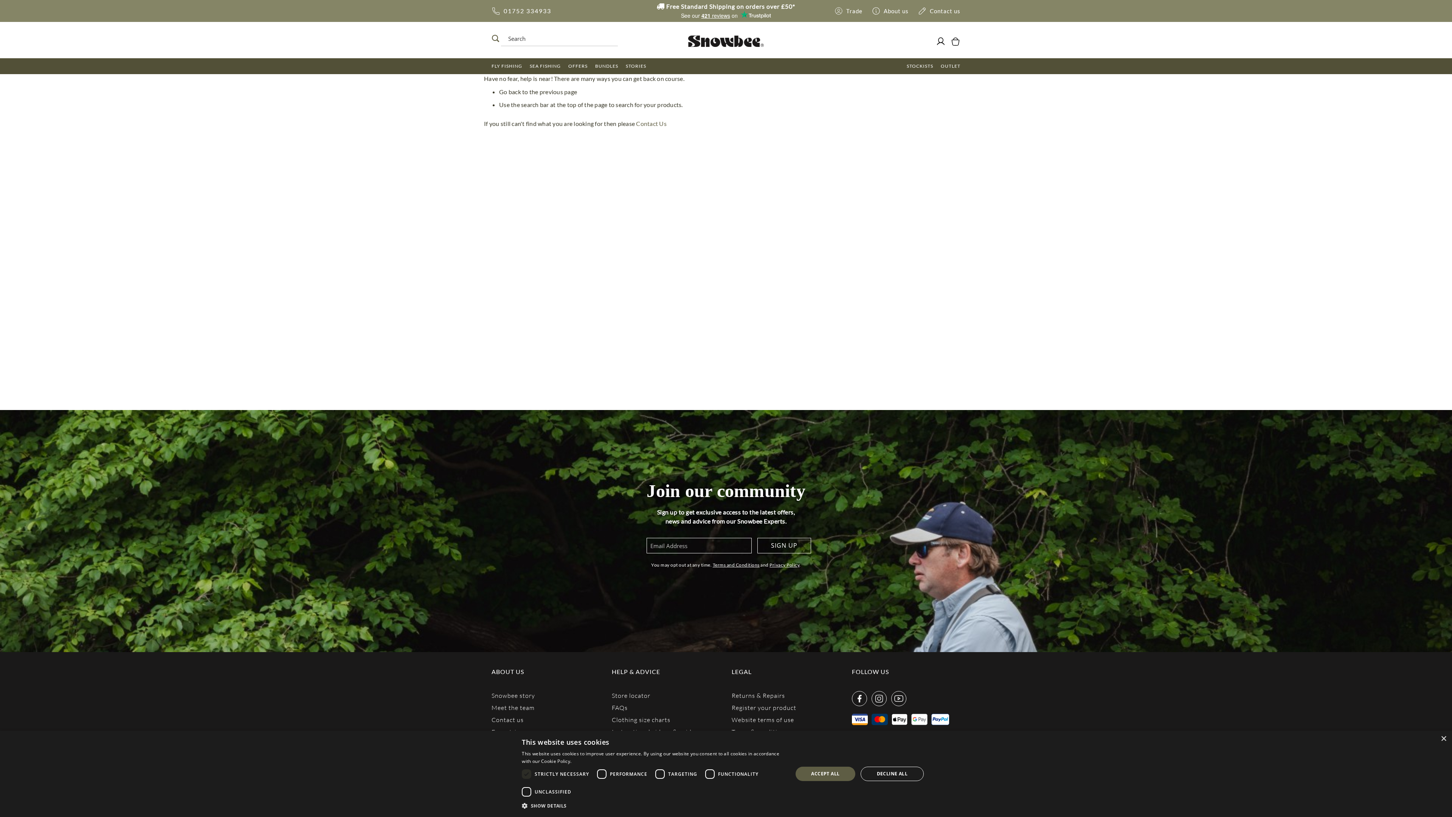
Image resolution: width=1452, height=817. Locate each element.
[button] (653, 806)
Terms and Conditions (736, 565)
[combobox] (557, 38)
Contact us (508, 719)
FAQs (620, 707)
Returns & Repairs (758, 695)
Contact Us (651, 123)
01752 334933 (527, 10)
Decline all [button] (892, 773)
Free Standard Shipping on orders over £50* (730, 6)
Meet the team (513, 707)
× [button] (1443, 739)
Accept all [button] (825, 773)
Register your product (764, 707)
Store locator (631, 695)
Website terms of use (763, 719)
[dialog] (726, 774)
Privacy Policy (784, 565)
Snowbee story (513, 695)
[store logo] (726, 41)
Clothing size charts (641, 719)
